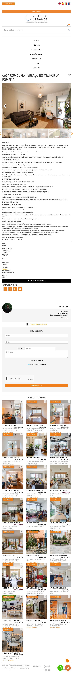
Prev (4, 106)
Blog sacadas (36, 59)
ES (62, 3)
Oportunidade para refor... (35, 490)
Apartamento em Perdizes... (11, 458)
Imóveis (36, 41)
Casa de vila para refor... (35, 620)
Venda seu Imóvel (36, 11)
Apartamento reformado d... (59, 490)
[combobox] (21, 348)
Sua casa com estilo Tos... (11, 555)
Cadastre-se (62, 669)
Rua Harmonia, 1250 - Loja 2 (10, 669)
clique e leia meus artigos (38, 324)
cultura (36, 63)
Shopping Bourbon (30, 227)
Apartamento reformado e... (35, 523)
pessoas (36, 68)
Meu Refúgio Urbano (36, 54)
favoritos (37, 281)
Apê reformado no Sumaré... (12, 588)
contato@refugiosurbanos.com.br (11, 665)
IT (65, 3)
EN (59, 3)
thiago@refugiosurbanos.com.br (59, 315)
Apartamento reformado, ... (59, 523)
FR (68, 3)
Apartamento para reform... (35, 425)
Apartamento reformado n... (35, 458)
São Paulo (36, 45)
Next (68, 106)
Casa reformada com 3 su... (11, 425)
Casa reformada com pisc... (11, 490)
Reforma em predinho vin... (58, 425)
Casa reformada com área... (12, 620)
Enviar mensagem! (36, 386)
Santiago (33, 231)
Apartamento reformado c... (12, 523)
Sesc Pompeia (20, 227)
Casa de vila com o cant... (35, 555)
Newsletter (8, 3)
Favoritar (21, 401)
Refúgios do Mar (36, 50)
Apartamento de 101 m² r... (58, 620)
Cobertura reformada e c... (59, 458)
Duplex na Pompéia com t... (11, 653)
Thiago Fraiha (63, 307)
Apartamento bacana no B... (59, 555)
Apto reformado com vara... (35, 588)
